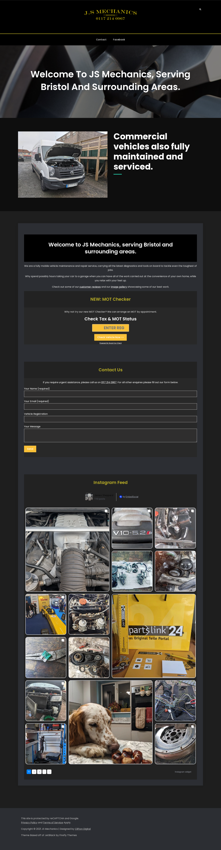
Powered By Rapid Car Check (111, 343)
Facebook (119, 39)
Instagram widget (183, 772)
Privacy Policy (29, 822)
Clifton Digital (83, 829)
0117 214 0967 (109, 382)
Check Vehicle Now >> (110, 337)
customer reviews (90, 287)
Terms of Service (53, 822)
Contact (101, 39)
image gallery (119, 287)
